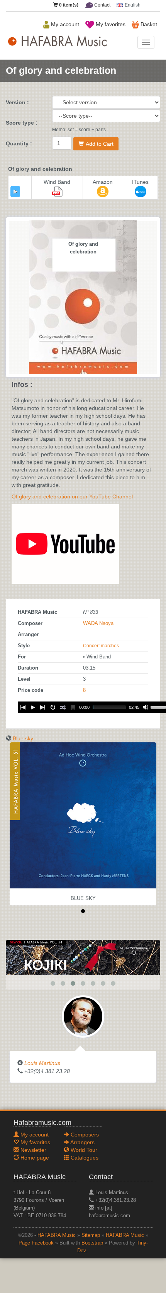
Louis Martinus (42, 1063)
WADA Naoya (98, 623)
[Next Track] (43, 707)
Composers (84, 1134)
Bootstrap (92, 1243)
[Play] (15, 191)
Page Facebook (36, 1243)
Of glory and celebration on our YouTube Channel (72, 496)
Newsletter (32, 1150)
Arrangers (82, 1142)
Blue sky (23, 738)
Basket (148, 24)
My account (64, 24)
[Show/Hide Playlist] (73, 707)
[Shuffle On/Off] (63, 707)
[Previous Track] (23, 707)
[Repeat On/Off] (53, 707)
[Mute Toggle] (145, 707)
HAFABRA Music (56, 1235)
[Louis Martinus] (83, 1016)
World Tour (83, 1150)
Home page (34, 1158)
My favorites (109, 24)
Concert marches (101, 645)
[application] (15, 191)
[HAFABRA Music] (83, 957)
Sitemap (90, 1235)
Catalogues (83, 1158)
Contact (101, 5)
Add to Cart (99, 144)
